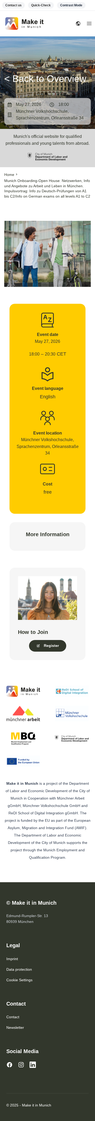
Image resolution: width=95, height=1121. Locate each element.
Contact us (13, 5)
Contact (16, 1004)
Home (9, 174)
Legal (13, 945)
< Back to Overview (45, 78)
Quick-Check (41, 5)
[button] (47, 646)
